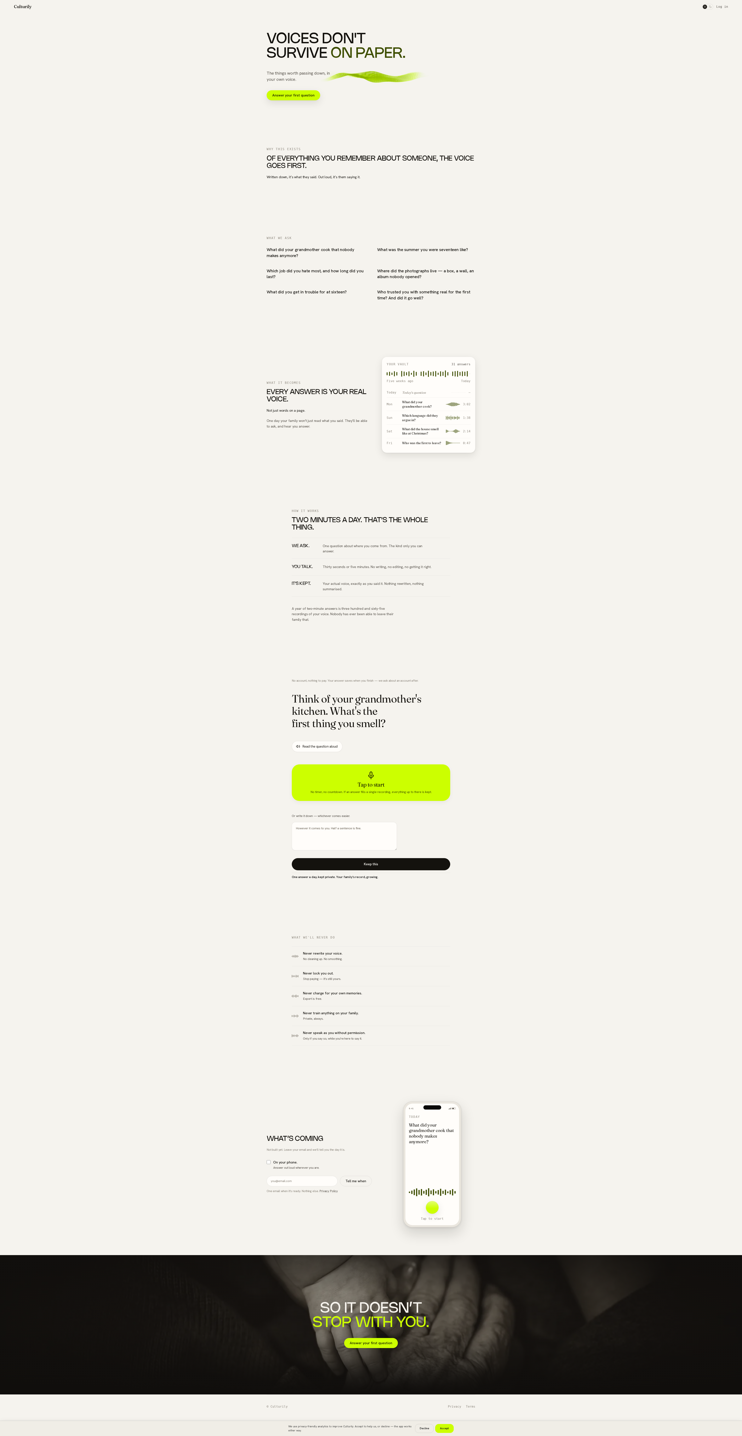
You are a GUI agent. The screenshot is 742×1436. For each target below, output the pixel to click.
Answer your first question (293, 95)
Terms (470, 1406)
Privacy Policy (328, 1191)
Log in (722, 7)
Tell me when (355, 1181)
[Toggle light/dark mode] (707, 7)
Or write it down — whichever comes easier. (321, 816)
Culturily (22, 6)
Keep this (371, 864)
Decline (424, 1428)
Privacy (454, 1406)
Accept (444, 1428)
